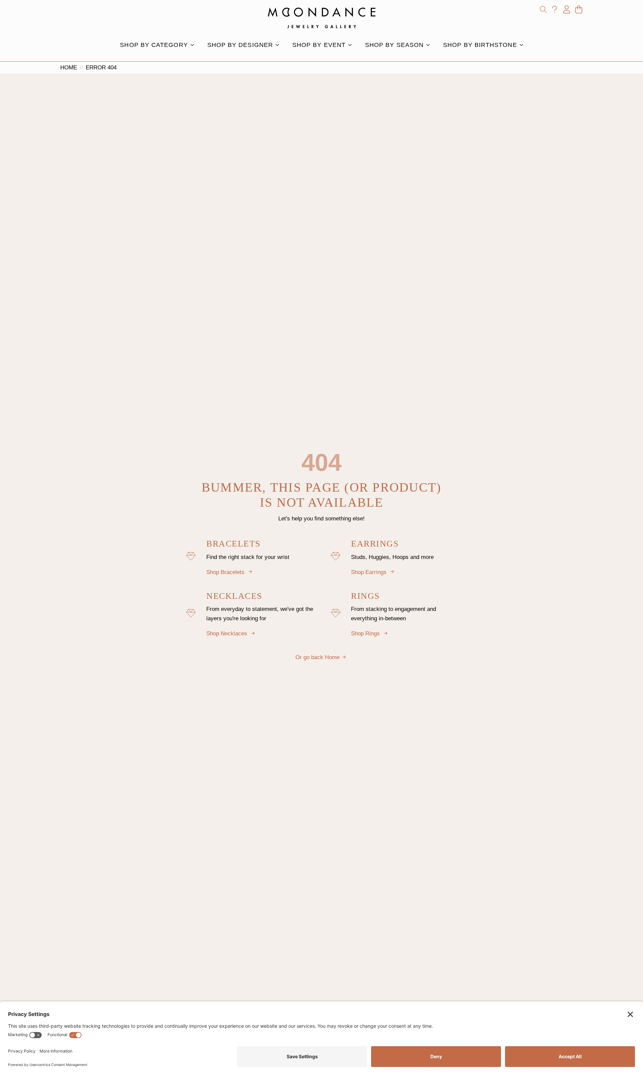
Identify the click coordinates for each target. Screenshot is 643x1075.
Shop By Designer (240, 45)
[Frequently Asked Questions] (555, 9)
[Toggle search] (543, 9)
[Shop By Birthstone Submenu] (523, 45)
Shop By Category (154, 45)
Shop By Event (319, 45)
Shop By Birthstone (480, 45)
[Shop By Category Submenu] (194, 45)
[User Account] (567, 9)
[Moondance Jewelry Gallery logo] (321, 17)
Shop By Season (394, 45)
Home (68, 67)
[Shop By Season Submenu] (430, 45)
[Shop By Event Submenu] (352, 45)
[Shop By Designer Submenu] (279, 45)
